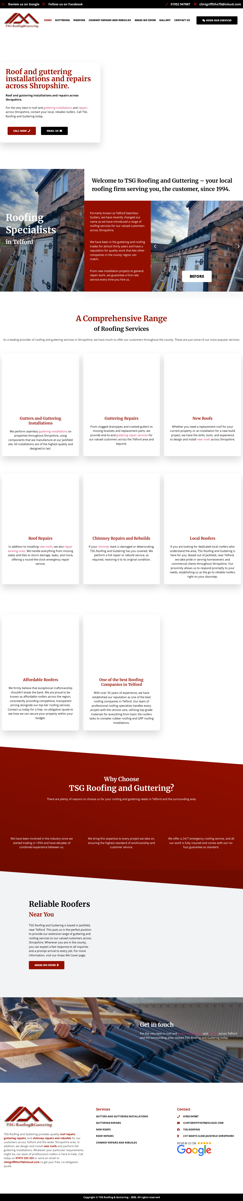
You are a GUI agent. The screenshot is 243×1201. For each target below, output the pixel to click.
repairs (83, 108)
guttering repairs (15, 1138)
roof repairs (67, 1134)
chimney (103, 546)
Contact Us (182, 20)
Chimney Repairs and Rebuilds (110, 20)
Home (48, 20)
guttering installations (58, 108)
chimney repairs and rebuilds (52, 1138)
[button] (155, 246)
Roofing (79, 20)
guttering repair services (132, 435)
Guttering (62, 20)
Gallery (165, 20)
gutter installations (190, 1033)
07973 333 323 (25, 1158)
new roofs (203, 439)
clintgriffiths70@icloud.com (22, 1162)
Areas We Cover (145, 20)
